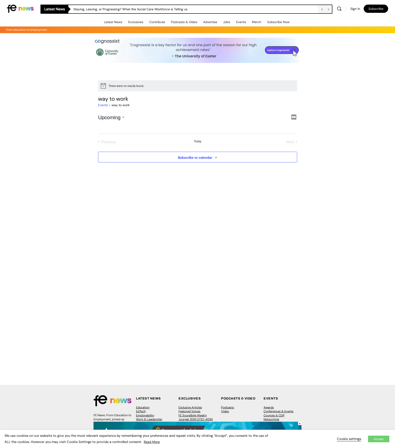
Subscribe (375, 9)
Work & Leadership (149, 419)
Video (225, 411)
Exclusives (135, 22)
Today (197, 141)
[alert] (197, 85)
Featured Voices (189, 411)
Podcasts (227, 407)
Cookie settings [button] (349, 439)
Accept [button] (379, 439)
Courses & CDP (274, 415)
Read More (152, 442)
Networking (271, 419)
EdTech (141, 411)
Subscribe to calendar (195, 157)
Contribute (157, 22)
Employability (145, 415)
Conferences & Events (279, 411)
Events (241, 22)
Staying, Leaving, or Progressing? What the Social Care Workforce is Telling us (130, 9)
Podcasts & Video (184, 22)
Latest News (113, 22)
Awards (269, 407)
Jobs (226, 22)
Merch (256, 22)
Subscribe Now (278, 22)
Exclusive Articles (190, 407)
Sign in (355, 9)
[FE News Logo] (20, 8)
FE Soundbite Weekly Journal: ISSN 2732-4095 (196, 417)
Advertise (210, 22)
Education (142, 407)
